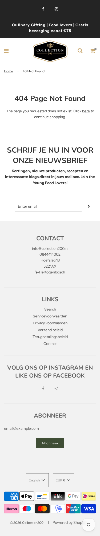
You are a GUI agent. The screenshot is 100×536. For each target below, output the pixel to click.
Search (50, 309)
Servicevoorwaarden (50, 316)
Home (8, 71)
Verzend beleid (50, 329)
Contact (50, 343)
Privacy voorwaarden (50, 323)
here (86, 111)
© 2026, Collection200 (26, 523)
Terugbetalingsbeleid (50, 336)
